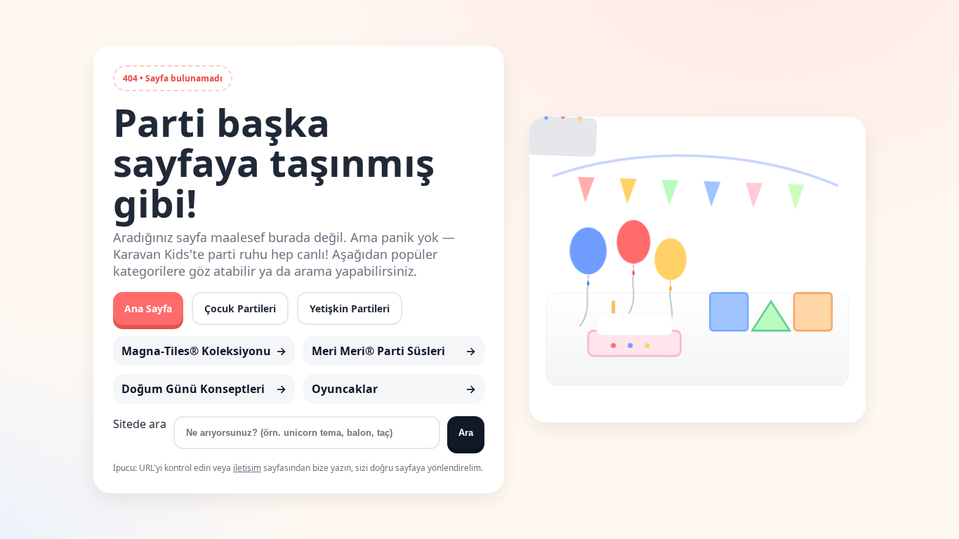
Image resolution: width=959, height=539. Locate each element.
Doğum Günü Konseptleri (193, 389)
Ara (465, 432)
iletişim (247, 468)
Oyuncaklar (345, 389)
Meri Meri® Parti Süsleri (378, 351)
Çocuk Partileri (240, 308)
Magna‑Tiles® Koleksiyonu (196, 351)
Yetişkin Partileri (350, 308)
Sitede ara (139, 424)
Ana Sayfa (148, 308)
